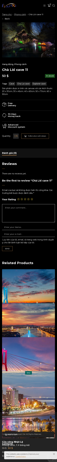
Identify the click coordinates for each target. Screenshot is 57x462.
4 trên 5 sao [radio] (28, 199)
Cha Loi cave (23, 83)
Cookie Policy (20, 456)
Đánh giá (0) (9, 153)
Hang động (7, 64)
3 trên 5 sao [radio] (25, 199)
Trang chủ (7, 14)
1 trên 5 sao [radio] (18, 199)
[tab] (9, 153)
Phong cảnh (20, 14)
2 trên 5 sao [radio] (22, 199)
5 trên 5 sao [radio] (32, 199)
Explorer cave (39, 83)
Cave (11, 83)
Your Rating (9, 199)
